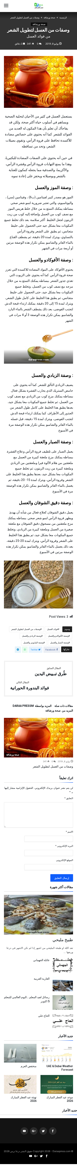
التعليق (68, 798)
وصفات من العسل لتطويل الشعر (25, 629)
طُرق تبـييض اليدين (51, 671)
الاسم (69, 831)
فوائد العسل (52, 629)
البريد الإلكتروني (64, 845)
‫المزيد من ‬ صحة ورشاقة (59, 710)
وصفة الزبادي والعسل (31, 635)
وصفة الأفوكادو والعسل (58, 635)
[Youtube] (24, 1131)
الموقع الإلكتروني (64, 860)
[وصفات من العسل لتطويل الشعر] (38, 737)
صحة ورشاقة (49, 17)
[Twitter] (43, 1131)
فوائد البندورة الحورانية (29, 685)
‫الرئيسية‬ (63, 17)
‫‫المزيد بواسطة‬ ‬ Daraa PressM (32, 705)
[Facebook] (52, 1131)
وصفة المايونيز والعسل (33, 642)
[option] (38, 743)
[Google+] (34, 1131)
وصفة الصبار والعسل (59, 642)
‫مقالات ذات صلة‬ (63, 705)
